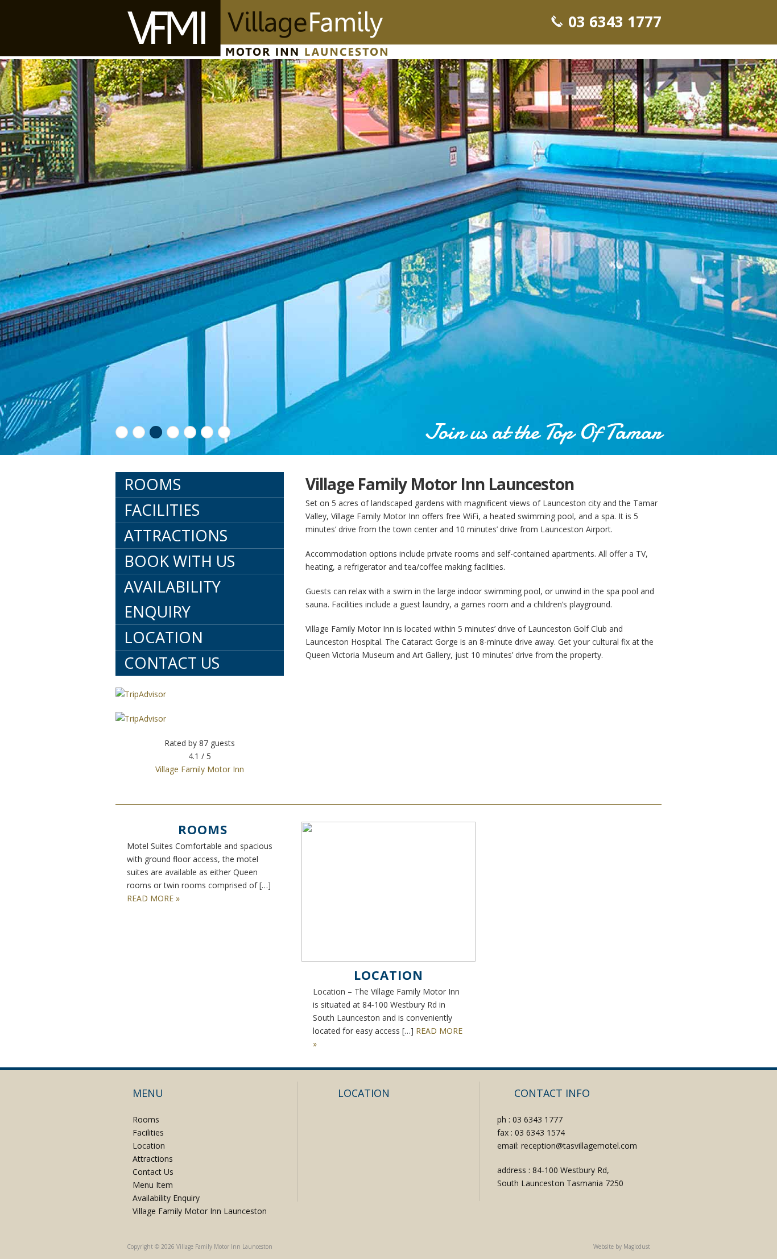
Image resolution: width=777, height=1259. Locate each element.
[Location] (388, 892)
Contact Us (172, 662)
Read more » (153, 898)
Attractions (176, 535)
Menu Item (153, 1184)
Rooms (152, 484)
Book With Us (179, 560)
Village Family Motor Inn (199, 769)
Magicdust (636, 1246)
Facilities (162, 509)
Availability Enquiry (172, 599)
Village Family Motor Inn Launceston (257, 28)
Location (163, 637)
